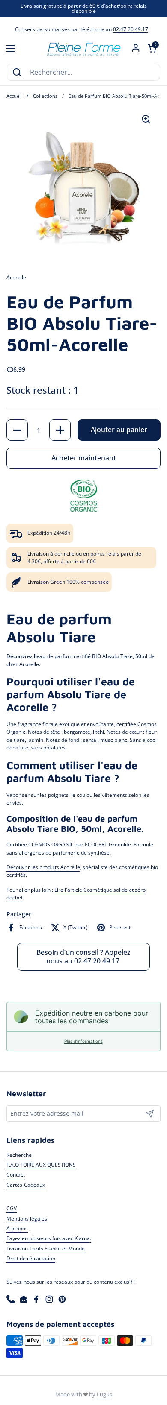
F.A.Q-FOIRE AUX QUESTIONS (41, 1164)
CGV (11, 1208)
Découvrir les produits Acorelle (43, 867)
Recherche (19, 1155)
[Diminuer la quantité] (17, 430)
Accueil (14, 96)
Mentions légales (26, 1218)
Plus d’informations (83, 1041)
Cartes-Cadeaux (25, 1184)
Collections (45, 96)
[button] (152, 48)
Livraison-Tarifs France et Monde (45, 1248)
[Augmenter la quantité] (60, 430)
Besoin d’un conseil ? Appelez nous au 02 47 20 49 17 (83, 957)
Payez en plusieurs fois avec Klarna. (48, 1238)
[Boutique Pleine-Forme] (83, 48)
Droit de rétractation (30, 1258)
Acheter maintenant (83, 457)
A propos (17, 1228)
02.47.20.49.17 (130, 29)
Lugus (104, 1394)
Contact (15, 1174)
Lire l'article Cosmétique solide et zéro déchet (76, 893)
